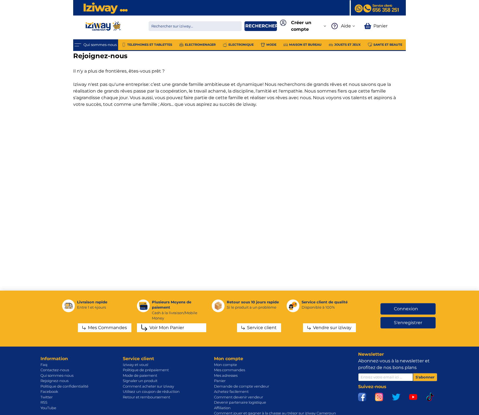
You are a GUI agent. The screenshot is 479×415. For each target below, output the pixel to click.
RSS (43, 402)
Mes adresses (226, 375)
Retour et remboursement (146, 397)
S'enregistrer (408, 322)
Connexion (406, 308)
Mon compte (225, 364)
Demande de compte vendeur (241, 386)
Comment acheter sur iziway (148, 386)
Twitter (46, 397)
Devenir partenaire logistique (240, 402)
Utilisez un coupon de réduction (151, 391)
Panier (220, 380)
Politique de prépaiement (146, 370)
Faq (43, 364)
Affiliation (222, 408)
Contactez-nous (54, 370)
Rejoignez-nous (54, 380)
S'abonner (425, 377)
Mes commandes (229, 370)
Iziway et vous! (135, 364)
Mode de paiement (140, 375)
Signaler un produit (140, 380)
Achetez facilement (231, 391)
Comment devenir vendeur (238, 397)
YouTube (48, 408)
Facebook (49, 391)
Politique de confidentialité (64, 386)
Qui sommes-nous (56, 375)
